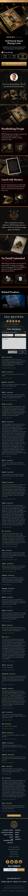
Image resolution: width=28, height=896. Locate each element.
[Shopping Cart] (26, 4)
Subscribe (21, 869)
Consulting (14, 854)
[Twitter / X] (12, 862)
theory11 (14, 824)
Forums (18, 830)
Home (14, 4)
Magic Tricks (8, 835)
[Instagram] (16, 862)
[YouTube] (20, 862)
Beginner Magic (14, 849)
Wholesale (14, 852)
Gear (11, 837)
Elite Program (14, 847)
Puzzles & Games (7, 832)
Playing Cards (8, 830)
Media (17, 832)
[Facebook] (7, 862)
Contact (18, 839)
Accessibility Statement (21, 890)
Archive (10, 843)
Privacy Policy (12, 890)
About (17, 837)
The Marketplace (8, 840)
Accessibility (14, 878)
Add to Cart (15, 64)
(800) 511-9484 (20, 882)
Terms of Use (4, 890)
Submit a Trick (14, 856)
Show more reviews (14, 815)
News (17, 835)
